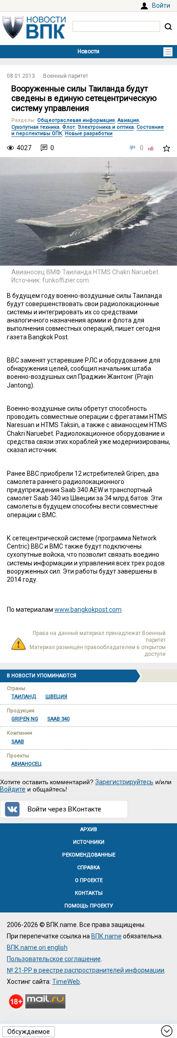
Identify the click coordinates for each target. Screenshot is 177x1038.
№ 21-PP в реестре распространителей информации (85, 970)
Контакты (89, 893)
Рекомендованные (88, 855)
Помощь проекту (88, 906)
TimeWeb (66, 981)
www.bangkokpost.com (88, 609)
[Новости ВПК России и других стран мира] (34, 36)
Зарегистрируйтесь (124, 782)
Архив (88, 829)
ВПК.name (106, 936)
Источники (88, 842)
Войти (161, 5)
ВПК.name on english (37, 947)
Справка (88, 868)
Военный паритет (65, 76)
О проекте (89, 880)
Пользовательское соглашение (54, 958)
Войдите (12, 789)
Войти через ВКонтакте (64, 809)
